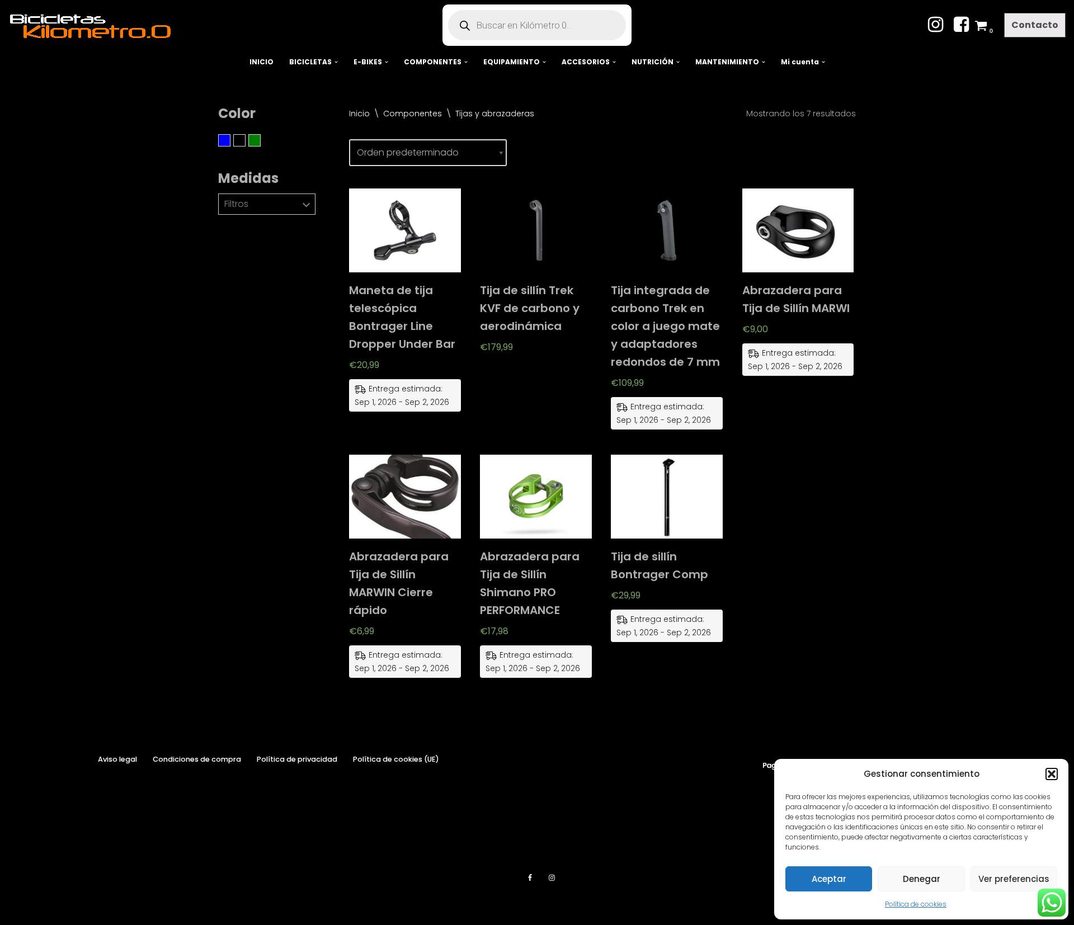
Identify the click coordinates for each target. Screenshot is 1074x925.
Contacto (1034, 24)
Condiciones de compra (197, 759)
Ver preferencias (1013, 879)
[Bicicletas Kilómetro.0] (95, 25)
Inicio (359, 113)
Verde (260, 141)
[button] (1051, 774)
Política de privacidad (297, 759)
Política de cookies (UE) (396, 759)
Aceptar (829, 879)
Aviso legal (117, 759)
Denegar (921, 879)
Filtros (236, 203)
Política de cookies (915, 904)
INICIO (261, 62)
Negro (245, 141)
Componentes (412, 113)
